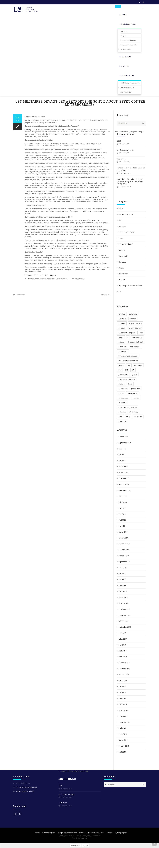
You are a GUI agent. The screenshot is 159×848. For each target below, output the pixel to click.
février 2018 (123, 597)
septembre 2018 (125, 562)
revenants (122, 403)
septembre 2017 (125, 627)
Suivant (104, 294)
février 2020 (123, 466)
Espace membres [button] (126, 76)
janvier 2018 (123, 603)
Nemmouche (60, 279)
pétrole (121, 393)
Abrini (37, 279)
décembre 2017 (124, 609)
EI (127, 337)
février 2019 (123, 532)
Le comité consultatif (129, 45)
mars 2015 (123, 734)
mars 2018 (123, 591)
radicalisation (132, 393)
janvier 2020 (123, 472)
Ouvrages (122, 262)
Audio (121, 220)
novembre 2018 (124, 550)
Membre (122, 250)
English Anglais (121, 833)
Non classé (123, 256)
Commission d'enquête (127, 333)
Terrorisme (138, 416)
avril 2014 (122, 752)
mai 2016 (122, 692)
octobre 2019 (124, 484)
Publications (125, 56)
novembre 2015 (124, 722)
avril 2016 (122, 698)
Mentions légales (48, 833)
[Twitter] (139, 2)
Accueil (122, 14)
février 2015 (123, 740)
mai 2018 (122, 579)
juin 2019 (122, 508)
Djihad (121, 337)
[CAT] (26, 9)
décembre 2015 (124, 716)
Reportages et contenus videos (130, 286)
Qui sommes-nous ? (127, 24)
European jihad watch (135, 342)
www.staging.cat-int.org (25, 791)
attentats (122, 323)
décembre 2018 (124, 544)
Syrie (120, 416)
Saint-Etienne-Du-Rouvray (128, 407)
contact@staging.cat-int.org (26, 787)
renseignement (124, 398)
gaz (128, 365)
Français (109, 833)
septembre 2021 (125, 443)
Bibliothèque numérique (130, 83)
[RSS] (143, 2)
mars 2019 (123, 526)
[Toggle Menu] (118, 6)
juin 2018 (122, 573)
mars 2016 (123, 704)
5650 (119, 141)
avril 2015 (122, 728)
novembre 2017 (124, 615)
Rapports (122, 280)
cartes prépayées (135, 328)
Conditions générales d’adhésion (91, 833)
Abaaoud (122, 314)
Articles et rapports (126, 214)
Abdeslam (30, 279)
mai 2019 (122, 514)
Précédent (20, 295)
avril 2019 (122, 520)
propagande (135, 389)
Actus (77, 279)
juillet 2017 (123, 639)
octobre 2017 (124, 621)
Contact (37, 833)
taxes (128, 416)
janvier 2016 (123, 710)
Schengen (122, 412)
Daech (141, 333)
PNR (67, 279)
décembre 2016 (124, 663)
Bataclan (122, 328)
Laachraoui (51, 279)
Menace (121, 384)
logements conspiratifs (127, 379)
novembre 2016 (124, 669)
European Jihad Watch (127, 232)
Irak (120, 370)
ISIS (126, 370)
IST (133, 370)
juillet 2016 (123, 680)
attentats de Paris (135, 323)
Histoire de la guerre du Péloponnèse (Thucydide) (131, 169)
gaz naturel (138, 365)
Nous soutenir (126, 49)
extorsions (122, 347)
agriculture (133, 314)
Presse (81, 279)
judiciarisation (124, 375)
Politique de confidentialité (67, 833)
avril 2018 (122, 585)
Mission (124, 31)
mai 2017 (122, 645)
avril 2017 (122, 651)
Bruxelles (43, 279)
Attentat (133, 319)
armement (122, 319)
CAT (74, 835)
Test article (121, 159)
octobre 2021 (124, 437)
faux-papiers (134, 347)
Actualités (124, 66)
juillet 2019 (123, 502)
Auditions (122, 226)
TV (120, 292)
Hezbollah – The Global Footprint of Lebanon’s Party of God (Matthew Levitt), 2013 (130, 181)
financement (123, 351)
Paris (130, 384)
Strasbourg (134, 412)
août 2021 (122, 449)
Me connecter (126, 92)
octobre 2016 (124, 674)
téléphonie (122, 421)
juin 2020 (122, 460)
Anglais (53, 275)
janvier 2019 (123, 538)
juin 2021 (122, 454)
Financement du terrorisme (128, 361)
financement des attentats (128, 356)
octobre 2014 (124, 746)
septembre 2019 (125, 490)
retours (136, 398)
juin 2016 (122, 686)
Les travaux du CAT (126, 244)
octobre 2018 (124, 556)
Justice (135, 375)
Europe (121, 342)
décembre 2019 (124, 478)
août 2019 (122, 496)
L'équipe (124, 36)
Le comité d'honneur (129, 40)
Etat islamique (137, 337)
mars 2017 (123, 657)
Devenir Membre (127, 87)
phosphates (123, 389)
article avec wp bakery (125, 150)
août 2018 (122, 567)
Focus (121, 238)
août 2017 (122, 633)
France (121, 365)
